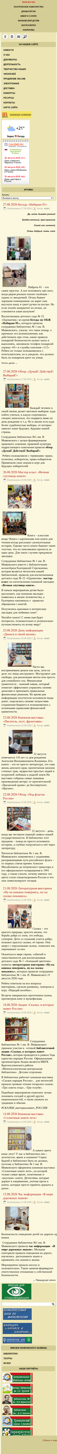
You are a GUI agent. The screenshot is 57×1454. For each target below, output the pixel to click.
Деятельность (11, 64)
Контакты (9, 102)
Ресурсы (8, 98)
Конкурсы (9, 93)
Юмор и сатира (28, 16)
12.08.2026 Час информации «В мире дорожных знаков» (28, 1196)
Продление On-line (14, 79)
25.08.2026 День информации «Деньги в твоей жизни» (23, 632)
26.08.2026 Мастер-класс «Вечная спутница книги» (26, 474)
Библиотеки (10, 1354)
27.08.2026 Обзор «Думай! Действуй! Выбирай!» (28, 373)
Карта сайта (10, 107)
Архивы (5, 195)
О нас (6, 55)
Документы (10, 59)
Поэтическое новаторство (28, 7)
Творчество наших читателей (14, 71)
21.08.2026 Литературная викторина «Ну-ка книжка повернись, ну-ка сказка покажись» (27, 892)
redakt (47, 208)
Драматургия (28, 11)
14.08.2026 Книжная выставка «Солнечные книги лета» (23, 1116)
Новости (8, 50)
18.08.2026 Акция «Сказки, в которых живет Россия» (28, 1006)
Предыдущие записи (44, 1280)
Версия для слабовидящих (16, 1291)
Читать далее (9, 363)
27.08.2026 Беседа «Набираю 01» (25, 204)
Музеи (7, 1363)
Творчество (28, 2)
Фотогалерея (28, 25)
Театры (7, 1358)
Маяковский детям (28, 21)
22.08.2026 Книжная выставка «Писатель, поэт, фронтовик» (23, 719)
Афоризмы (29, 30)
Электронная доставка (11, 86)
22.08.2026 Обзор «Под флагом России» (24, 796)
